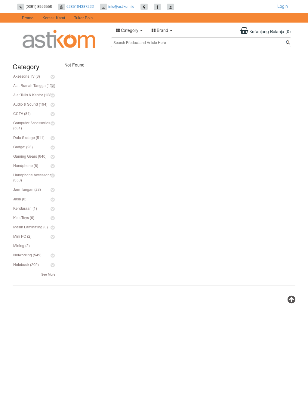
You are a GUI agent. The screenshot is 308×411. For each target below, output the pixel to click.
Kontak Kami (53, 17)
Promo (27, 17)
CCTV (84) (22, 113)
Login (282, 6)
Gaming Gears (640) (30, 156)
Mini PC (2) (22, 236)
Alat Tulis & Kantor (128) (33, 94)
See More (48, 274)
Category (130, 30)
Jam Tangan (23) (27, 189)
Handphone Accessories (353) (33, 177)
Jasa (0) (19, 198)
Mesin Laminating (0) (30, 226)
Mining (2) (21, 245)
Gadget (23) (23, 146)
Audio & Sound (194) (30, 104)
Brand (162, 30)
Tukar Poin (83, 17)
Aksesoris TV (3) (26, 76)
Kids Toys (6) (23, 217)
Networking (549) (27, 254)
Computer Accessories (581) (31, 125)
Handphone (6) (25, 165)
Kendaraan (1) (25, 208)
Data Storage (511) (29, 137)
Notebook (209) (26, 264)
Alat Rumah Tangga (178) (34, 85)
